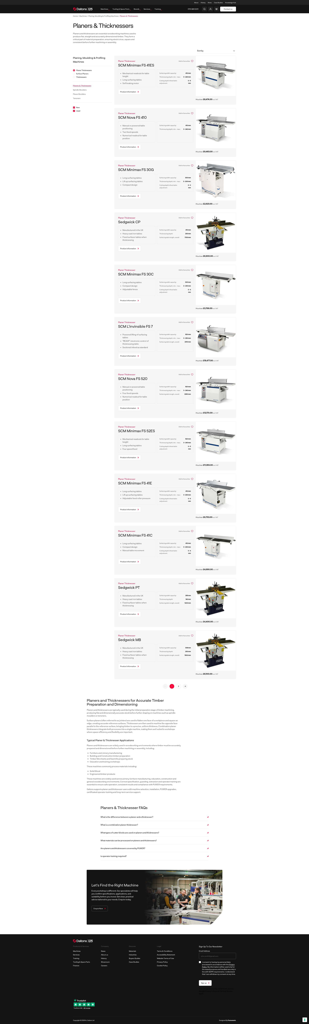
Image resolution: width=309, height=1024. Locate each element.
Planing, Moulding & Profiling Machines (103, 16)
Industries (133, 955)
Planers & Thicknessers (129, 16)
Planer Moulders (79, 94)
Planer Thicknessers (84, 70)
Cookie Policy (162, 966)
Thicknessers (81, 77)
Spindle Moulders (80, 90)
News (210, 2)
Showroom (105, 962)
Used (78, 111)
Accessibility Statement (166, 955)
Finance (76, 966)
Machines (83, 16)
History (203, 2)
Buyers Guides (134, 958)
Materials (132, 951)
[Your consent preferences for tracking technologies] (304, 1019)
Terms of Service (226, 991)
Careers (104, 966)
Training (76, 958)
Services (76, 955)
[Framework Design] (232, 1020)
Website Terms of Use (165, 958)
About (196, 2)
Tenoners (76, 98)
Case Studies (218, 2)
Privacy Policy (162, 962)
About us (104, 955)
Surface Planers (82, 74)
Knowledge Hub (230, 2)
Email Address (204, 951)
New (78, 107)
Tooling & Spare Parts (81, 962)
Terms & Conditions (164, 951)
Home (75, 16)
